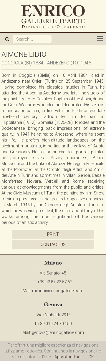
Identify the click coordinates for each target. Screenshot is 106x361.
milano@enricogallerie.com (57, 290)
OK (91, 357)
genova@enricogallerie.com (58, 332)
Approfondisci (67, 357)
